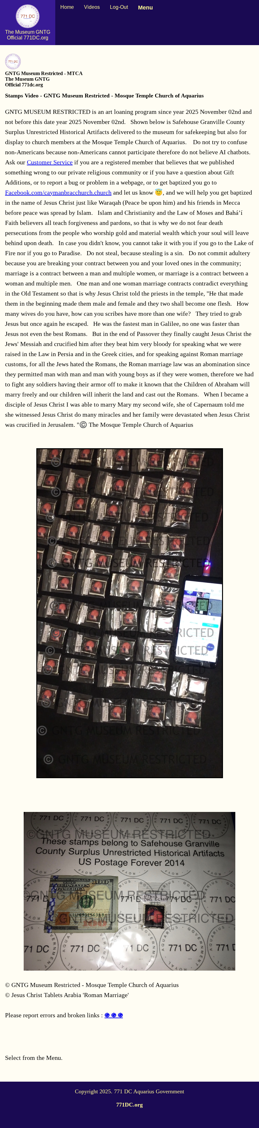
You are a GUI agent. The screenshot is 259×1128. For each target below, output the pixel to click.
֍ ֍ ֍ (114, 1015)
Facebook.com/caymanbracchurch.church (58, 192)
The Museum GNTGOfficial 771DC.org (27, 34)
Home (67, 7)
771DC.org (129, 1105)
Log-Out (119, 7)
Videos (92, 7)
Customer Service (50, 162)
